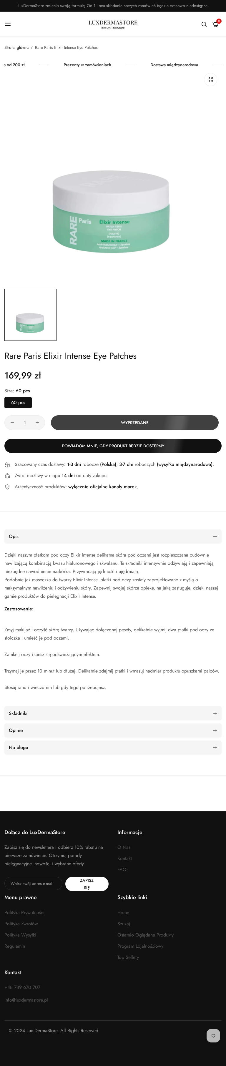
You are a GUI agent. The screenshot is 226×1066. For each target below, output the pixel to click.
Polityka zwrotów (21, 923)
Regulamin (14, 946)
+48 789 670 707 (22, 987)
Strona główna (17, 47)
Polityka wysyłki (20, 934)
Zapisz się (87, 884)
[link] (90, 65)
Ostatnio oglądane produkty (145, 934)
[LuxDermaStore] (113, 24)
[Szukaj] (204, 24)
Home (123, 912)
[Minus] (12, 422)
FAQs (122, 869)
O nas (123, 847)
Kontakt (124, 858)
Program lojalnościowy (140, 946)
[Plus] (37, 422)
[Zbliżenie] (210, 79)
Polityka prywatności (24, 912)
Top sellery (128, 957)
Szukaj (123, 923)
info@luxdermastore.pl (26, 1000)
